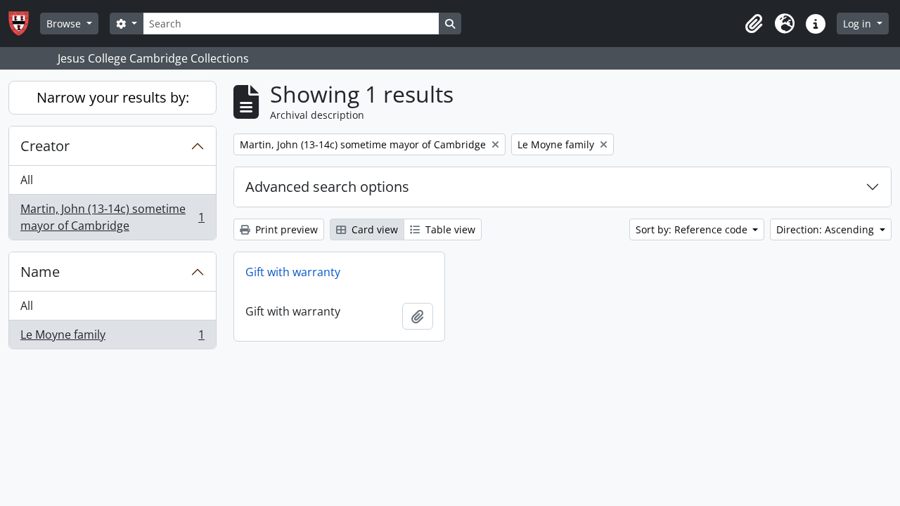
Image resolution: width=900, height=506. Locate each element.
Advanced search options (327, 186)
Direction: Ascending (826, 229)
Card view (373, 229)
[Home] (24, 23)
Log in (858, 23)
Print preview (285, 229)
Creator (45, 145)
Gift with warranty (292, 272)
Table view (449, 229)
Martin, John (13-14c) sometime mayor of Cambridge (112, 217)
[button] (753, 23)
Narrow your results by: (113, 97)
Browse (65, 23)
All (26, 180)
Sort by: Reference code (693, 229)
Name (40, 271)
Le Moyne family (112, 338)
